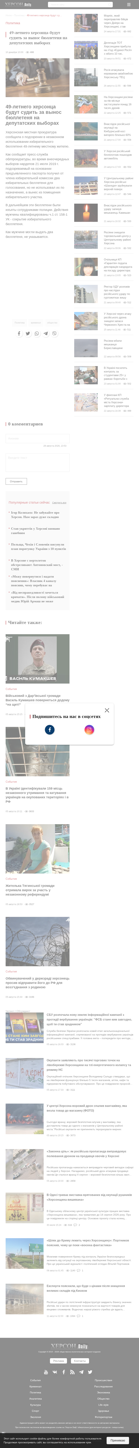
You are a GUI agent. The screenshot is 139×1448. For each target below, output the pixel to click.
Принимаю (118, 1440)
